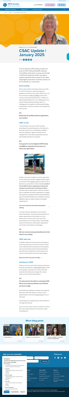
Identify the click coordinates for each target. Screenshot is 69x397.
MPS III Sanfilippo (35, 95)
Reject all (23, 391)
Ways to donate (42, 374)
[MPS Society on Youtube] (65, 358)
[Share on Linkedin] (29, 60)
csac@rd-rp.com (39, 295)
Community (27, 376)
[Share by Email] (31, 60)
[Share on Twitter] (26, 60)
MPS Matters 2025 (39, 267)
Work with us (56, 378)
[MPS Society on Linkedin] (62, 358)
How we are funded (7, 0)
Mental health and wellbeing (31, 378)
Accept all (6, 391)
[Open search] (64, 9)
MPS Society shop (43, 372)
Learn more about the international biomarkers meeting (32, 206)
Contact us (27, 372)
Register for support (29, 374)
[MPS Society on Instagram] (58, 358)
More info (7, 373)
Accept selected (14, 391)
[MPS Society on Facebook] (55, 358)
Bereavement (28, 380)
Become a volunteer (43, 378)
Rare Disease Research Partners (59, 381)
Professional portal (62, 0)
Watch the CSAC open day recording (29, 257)
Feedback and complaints (59, 376)
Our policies (56, 372)
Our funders (41, 380)
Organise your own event (44, 376)
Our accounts (56, 374)
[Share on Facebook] (24, 60)
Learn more (13, 362)
